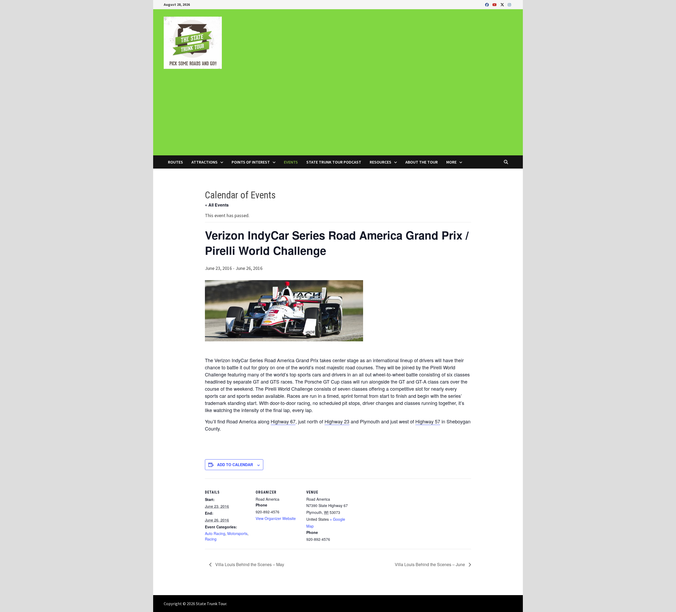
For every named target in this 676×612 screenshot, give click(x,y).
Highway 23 (337, 421)
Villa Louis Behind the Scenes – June (430, 564)
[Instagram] (509, 4)
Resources (380, 162)
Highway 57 (427, 421)
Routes (175, 162)
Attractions (204, 162)
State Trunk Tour (211, 603)
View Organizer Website (276, 518)
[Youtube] (495, 4)
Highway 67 (283, 421)
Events (291, 162)
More (451, 162)
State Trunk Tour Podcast (333, 162)
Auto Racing (215, 533)
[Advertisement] (338, 116)
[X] (502, 4)
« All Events (217, 205)
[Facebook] (487, 4)
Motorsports (237, 533)
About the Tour (421, 162)
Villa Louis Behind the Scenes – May (249, 564)
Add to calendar (235, 464)
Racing (211, 539)
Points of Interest (251, 162)
